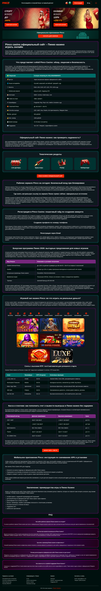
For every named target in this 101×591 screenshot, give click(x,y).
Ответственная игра (6, 582)
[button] (99, 585)
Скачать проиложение (31, 580)
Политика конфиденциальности (9, 580)
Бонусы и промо (30, 582)
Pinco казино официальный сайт (50, 176)
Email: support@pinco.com (80, 578)
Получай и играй (11, 24)
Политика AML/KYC (6, 583)
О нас (27, 578)
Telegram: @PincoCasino (80, 580)
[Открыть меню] (96, 3)
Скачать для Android (50, 36)
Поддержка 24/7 (54, 582)
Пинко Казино (57, 588)
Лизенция (52, 578)
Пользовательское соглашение (9, 578)
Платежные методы (30, 583)
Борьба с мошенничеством (56, 580)
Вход (88, 3)
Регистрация (78, 3)
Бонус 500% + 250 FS (50, 450)
